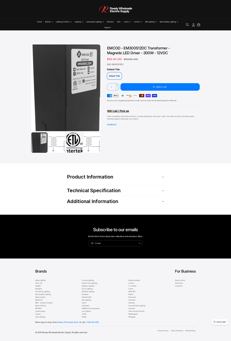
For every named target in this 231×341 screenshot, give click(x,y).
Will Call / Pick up (118, 111)
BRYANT (38, 308)
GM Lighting (149, 22)
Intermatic (85, 306)
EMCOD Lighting (88, 292)
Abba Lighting (40, 280)
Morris (130, 294)
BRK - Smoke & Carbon (44, 303)
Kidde (84, 317)
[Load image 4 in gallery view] (92, 142)
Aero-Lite (38, 283)
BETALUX (39, 300)
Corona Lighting (88, 280)
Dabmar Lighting (88, 286)
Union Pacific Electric (136, 311)
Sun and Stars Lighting (136, 306)
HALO (84, 303)
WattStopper (133, 314)
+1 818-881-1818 (92, 322)
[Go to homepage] (115, 9)
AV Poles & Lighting (42, 292)
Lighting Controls (62, 22)
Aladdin (38, 286)
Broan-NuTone (40, 306)
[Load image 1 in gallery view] (39, 142)
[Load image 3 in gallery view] (74, 142)
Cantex (38, 314)
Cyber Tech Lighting (89, 283)
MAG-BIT (132, 292)
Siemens (131, 303)
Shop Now (179, 283)
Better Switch (40, 297)
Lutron (126, 22)
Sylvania (131, 308)
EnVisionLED (86, 297)
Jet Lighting (86, 311)
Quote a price (180, 280)
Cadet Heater (40, 311)
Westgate (131, 317)
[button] (49, 22)
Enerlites (85, 294)
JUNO (84, 314)
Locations (178, 286)
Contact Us (111, 124)
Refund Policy (190, 331)
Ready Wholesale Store (68, 322)
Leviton (137, 22)
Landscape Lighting (94, 22)
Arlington (38, 289)
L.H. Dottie (132, 286)
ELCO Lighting (87, 289)
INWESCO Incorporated (90, 308)
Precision (131, 300)
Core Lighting (40, 317)
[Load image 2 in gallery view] (57, 142)
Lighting (78, 22)
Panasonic (132, 297)
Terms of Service (177, 331)
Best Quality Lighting (168, 22)
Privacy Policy (163, 331)
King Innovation (134, 280)
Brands (48, 22)
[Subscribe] (140, 243)
